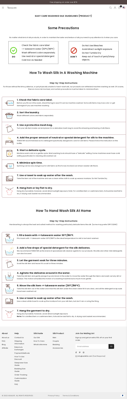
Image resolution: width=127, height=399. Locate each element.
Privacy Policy (53, 395)
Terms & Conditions (71, 395)
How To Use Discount (19, 357)
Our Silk (37, 337)
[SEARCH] (110, 7)
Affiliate (5, 348)
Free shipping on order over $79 (63, 2)
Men (54, 337)
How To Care (39, 341)
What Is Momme (40, 344)
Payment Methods (22, 353)
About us (5, 337)
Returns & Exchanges (19, 348)
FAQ (3, 341)
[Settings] (123, 7)
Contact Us (19, 337)
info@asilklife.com (85, 356)
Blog (4, 344)
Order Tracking (21, 375)
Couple (56, 341)
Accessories (58, 348)
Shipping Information (19, 342)
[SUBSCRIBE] (111, 346)
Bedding (56, 344)
